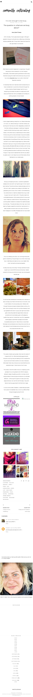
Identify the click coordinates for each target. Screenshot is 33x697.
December (14, 654)
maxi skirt (9, 490)
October (14, 658)
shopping (10, 493)
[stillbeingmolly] (26, 399)
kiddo (12, 488)
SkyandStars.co (16, 695)
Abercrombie (6, 480)
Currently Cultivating (17, 694)
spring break (6, 495)
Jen (6, 519)
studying (5, 497)
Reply (7, 523)
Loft (4, 490)
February (14, 678)
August (14, 663)
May (14, 670)
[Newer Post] (5, 505)
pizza (11, 492)
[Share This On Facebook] (21, 481)
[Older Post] (27, 505)
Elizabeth (8, 527)
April (14, 673)
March (14, 675)
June (14, 668)
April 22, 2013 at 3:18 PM (15, 527)
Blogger (19, 692)
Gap (8, 486)
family (10, 484)
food (4, 486)
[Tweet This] (24, 481)
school (5, 493)
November (15, 656)
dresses (5, 484)
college (11, 482)
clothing (5, 482)
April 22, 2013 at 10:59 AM (13, 519)
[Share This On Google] (29, 481)
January (14, 680)
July (15, 666)
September (14, 661)
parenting (6, 492)
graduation (6, 488)
